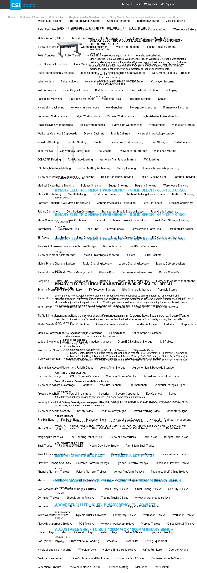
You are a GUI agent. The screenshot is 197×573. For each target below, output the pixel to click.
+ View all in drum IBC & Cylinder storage (62, 358)
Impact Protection (136, 38)
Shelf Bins (92, 228)
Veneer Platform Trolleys (129, 471)
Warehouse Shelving (175, 185)
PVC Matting (151, 159)
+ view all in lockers (49, 272)
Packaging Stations (139, 98)
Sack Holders (83, 280)
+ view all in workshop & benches (57, 176)
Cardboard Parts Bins (181, 228)
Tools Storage (158, 142)
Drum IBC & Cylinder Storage (135, 341)
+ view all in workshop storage (156, 133)
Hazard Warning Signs (146, 411)
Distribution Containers (109, 90)
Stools (97, 142)
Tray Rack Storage (49, 246)
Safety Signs (85, 411)
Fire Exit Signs (46, 419)
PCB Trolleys (86, 523)
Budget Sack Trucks (176, 437)
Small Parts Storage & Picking (171, 220)
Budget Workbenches (87, 116)
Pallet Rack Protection (51, 29)
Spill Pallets (166, 341)
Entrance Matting (118, 567)
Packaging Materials (81, 98)
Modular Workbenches (120, 116)
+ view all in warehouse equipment (108, 55)
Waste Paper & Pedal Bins (133, 280)
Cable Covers (185, 298)
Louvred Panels (114, 228)
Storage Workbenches (142, 107)
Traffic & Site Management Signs (57, 315)
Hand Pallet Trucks (103, 428)
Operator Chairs (178, 549)
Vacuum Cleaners (111, 384)
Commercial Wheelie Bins (136, 272)
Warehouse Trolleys (165, 480)
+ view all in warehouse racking (147, 29)
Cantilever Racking (118, 20)
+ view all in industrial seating (125, 142)
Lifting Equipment (156, 541)
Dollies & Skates (134, 532)
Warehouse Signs (173, 64)
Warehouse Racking (50, 20)
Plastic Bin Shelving (49, 194)
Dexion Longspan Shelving (117, 176)
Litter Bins (62, 280)
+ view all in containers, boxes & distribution (120, 220)
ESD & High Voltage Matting (54, 168)
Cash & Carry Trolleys (115, 489)
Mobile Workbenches (92, 124)
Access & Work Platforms (86, 332)
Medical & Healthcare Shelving (56, 185)
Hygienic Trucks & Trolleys (90, 515)
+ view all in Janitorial (79, 393)
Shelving (89, 176)
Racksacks (104, 280)
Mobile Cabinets (121, 133)
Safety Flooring (163, 38)
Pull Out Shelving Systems (84, 20)
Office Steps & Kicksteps (147, 332)
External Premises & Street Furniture (60, 289)
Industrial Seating (48, 142)
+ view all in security (80, 402)
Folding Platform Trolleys (91, 471)
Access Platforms (82, 38)
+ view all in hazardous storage (56, 384)
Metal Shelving (77, 194)
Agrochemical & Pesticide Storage (153, 367)
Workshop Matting (165, 150)
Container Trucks (48, 506)
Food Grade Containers (164, 211)
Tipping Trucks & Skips (114, 497)
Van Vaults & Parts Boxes (75, 150)
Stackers (111, 541)
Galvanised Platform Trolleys (172, 463)
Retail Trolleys (109, 532)
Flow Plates (142, 306)
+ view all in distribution (144, 90)
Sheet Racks (114, 29)
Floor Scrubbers (138, 384)
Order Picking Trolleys (148, 489)
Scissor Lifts (131, 541)
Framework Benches (175, 107)
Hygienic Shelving (145, 185)
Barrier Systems (96, 306)
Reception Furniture (49, 567)
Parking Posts (144, 298)
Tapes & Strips (106, 64)
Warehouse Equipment (95, 46)
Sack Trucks (150, 437)
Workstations (157, 124)
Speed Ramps (120, 298)
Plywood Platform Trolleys (132, 463)
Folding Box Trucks (92, 454)
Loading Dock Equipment (161, 46)
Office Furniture (152, 549)
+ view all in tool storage (132, 150)
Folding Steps (117, 332)
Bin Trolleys (63, 237)
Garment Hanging (48, 202)
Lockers (130, 254)
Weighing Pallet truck (50, 437)
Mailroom (141, 567)
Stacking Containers (181, 202)
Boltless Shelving (91, 185)
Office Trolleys (46, 532)
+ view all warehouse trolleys (152, 497)
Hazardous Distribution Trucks (161, 376)
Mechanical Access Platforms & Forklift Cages (65, 367)
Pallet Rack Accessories (85, 29)
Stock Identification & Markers (56, 72)
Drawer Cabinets (94, 133)
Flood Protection (79, 324)
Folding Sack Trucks (71, 445)
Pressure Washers (49, 393)
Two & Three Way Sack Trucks (56, 454)
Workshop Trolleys (154, 515)
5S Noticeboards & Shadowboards (124, 72)
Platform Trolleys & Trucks (53, 463)
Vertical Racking (175, 20)
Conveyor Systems (162, 81)
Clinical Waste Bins (170, 272)
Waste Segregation (127, 46)
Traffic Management (93, 298)
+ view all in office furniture (84, 567)
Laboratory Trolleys (124, 515)
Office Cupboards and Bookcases (90, 558)
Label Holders (46, 81)
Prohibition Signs (96, 419)
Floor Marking (82, 64)
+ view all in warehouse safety (56, 46)
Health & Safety (108, 402)
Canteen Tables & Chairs (166, 558)
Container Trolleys (48, 497)
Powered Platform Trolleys (92, 463)
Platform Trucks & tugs (51, 480)
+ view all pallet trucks (122, 437)
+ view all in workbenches (127, 124)
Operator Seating (76, 142)
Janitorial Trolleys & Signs (169, 384)
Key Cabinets (154, 393)
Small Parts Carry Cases (142, 246)
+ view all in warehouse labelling (104, 81)
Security (104, 393)
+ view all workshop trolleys (117, 523)
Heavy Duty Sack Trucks (104, 445)
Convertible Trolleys (84, 480)
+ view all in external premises (56, 298)
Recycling (43, 280)
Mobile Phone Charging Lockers (57, 263)
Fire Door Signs (70, 419)
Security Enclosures (49, 402)
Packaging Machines (50, 98)
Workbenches (114, 107)
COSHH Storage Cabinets (83, 376)
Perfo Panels (182, 142)
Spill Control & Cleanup (113, 350)
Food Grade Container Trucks (103, 506)
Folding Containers (49, 211)
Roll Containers (47, 90)
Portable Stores (167, 289)
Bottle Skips (72, 506)
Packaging (171, 90)
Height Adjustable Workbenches (160, 116)
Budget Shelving (118, 185)
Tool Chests (104, 150)
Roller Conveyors (48, 55)
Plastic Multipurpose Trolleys (55, 523)
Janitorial (87, 384)
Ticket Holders (69, 81)
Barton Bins (45, 228)
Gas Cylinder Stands (50, 350)
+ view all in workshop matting (161, 168)
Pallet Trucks (77, 428)
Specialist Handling (162, 532)
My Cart (152, 4)
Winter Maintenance (50, 324)
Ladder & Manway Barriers (53, 341)
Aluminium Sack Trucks (140, 445)
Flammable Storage (50, 376)
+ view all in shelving (78, 202)
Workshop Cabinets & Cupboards (57, 133)
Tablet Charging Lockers (97, 263)
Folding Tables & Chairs (130, 558)
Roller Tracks (72, 55)
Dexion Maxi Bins (68, 228)
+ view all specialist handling (54, 549)
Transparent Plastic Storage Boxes (123, 211)
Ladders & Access (146, 324)
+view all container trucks (53, 515)
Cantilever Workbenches (52, 116)
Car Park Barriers (69, 306)
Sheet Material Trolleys (80, 497)
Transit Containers (76, 220)
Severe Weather (180, 315)
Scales (162, 98)
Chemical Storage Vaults (121, 376)
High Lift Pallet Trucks (169, 428)
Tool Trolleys (45, 150)
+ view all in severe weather (112, 324)
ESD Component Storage (167, 237)
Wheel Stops (121, 306)
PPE (164, 402)
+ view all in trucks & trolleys (119, 549)
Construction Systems (106, 194)
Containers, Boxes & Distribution (116, 202)
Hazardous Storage (105, 358)
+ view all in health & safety (54, 411)
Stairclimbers (118, 454)
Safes (172, 393)
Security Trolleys (178, 489)
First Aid (130, 402)
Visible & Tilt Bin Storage (81, 246)
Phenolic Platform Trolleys (53, 471)
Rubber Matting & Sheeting (94, 168)
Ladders (169, 324)
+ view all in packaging (51, 107)
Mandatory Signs (177, 411)
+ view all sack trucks (173, 454)
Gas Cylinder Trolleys (50, 541)
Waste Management (79, 272)
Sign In (169, 4)
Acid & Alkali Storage (112, 367)
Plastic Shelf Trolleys (50, 428)
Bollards (165, 298)
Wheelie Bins (106, 272)
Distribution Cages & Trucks (79, 489)
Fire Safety (148, 402)
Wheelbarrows (87, 549)
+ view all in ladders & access (93, 341)
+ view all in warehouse (85, 107)
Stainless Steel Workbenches (55, 124)
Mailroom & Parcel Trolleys (78, 532)
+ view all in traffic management (103, 315)
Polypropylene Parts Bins (146, 228)
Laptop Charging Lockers (134, 263)
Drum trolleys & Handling (84, 541)
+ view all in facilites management (170, 419)
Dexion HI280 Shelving (153, 176)
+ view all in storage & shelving (100, 254)
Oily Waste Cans (143, 350)
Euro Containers (152, 202)
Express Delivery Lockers (170, 263)
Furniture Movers (144, 454)
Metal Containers (48, 220)
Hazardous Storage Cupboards (142, 358)
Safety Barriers (109, 38)
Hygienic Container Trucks (144, 506)
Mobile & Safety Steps (51, 38)
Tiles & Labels (89, 72)
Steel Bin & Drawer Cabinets (128, 237)
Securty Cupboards (127, 393)
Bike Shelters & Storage (136, 289)
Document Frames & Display (139, 64)
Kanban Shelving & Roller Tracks (146, 194)
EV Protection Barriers (102, 289)
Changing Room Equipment (146, 315)
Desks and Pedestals (50, 558)
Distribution (137, 81)
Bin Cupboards (112, 246)
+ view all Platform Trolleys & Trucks (125, 480)
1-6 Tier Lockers (151, 254)
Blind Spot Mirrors (167, 306)
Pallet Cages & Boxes (75, 90)
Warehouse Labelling (148, 55)
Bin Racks (43, 237)
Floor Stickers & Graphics (52, 64)
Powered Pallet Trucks (135, 428)
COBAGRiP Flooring (49, 159)
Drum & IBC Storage (81, 350)
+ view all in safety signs (128, 419)
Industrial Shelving (148, 20)
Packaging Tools (111, 98)
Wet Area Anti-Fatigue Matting (118, 159)
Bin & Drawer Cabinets (90, 237)
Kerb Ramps (45, 306)
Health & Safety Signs (113, 411)
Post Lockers (161, 567)
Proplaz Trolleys (150, 523)
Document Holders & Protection (171, 72)
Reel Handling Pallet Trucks (86, 437)
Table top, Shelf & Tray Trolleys (169, 471)
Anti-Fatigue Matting (80, 159)
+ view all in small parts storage (56, 254)
